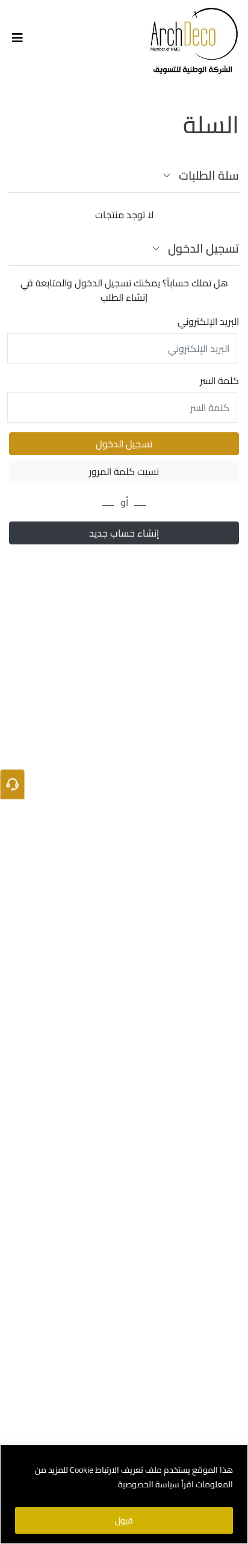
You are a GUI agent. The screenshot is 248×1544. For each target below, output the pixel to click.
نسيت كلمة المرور (124, 471)
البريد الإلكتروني (208, 321)
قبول (124, 1520)
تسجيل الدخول (124, 444)
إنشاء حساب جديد (124, 533)
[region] (124, 1494)
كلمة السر (219, 380)
